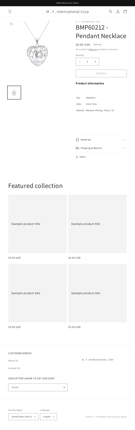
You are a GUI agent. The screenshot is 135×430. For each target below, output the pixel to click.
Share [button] (83, 156)
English (46, 416)
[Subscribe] (63, 387)
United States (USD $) (22, 416)
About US (13, 360)
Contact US (14, 368)
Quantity (80, 55)
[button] (10, 11)
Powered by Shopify (119, 417)
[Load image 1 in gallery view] (14, 92)
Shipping (92, 49)
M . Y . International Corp (100, 417)
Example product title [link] (26, 224)
